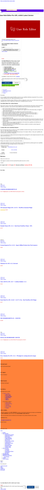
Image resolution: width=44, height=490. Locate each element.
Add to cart (30, 487)
